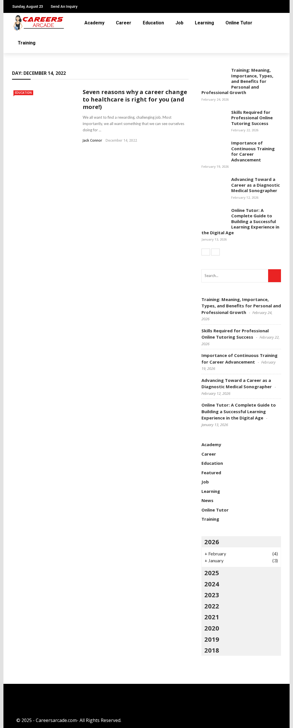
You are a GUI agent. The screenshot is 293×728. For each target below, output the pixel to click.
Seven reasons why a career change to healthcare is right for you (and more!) (135, 99)
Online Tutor (238, 23)
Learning (204, 23)
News (207, 500)
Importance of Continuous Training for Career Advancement (253, 151)
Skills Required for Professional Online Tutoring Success (252, 117)
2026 (211, 541)
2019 (211, 639)
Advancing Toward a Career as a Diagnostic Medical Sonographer (255, 184)
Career (123, 23)
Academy (94, 23)
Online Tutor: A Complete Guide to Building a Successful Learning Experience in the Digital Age (240, 221)
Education (153, 23)
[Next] (215, 252)
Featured (211, 472)
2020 (211, 628)
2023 (211, 594)
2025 (211, 572)
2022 (211, 606)
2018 (211, 650)
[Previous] (205, 252)
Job (179, 23)
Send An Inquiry (64, 6)
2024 (211, 583)
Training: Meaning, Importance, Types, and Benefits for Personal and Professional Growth (237, 81)
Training (26, 43)
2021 (211, 616)
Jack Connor (92, 140)
